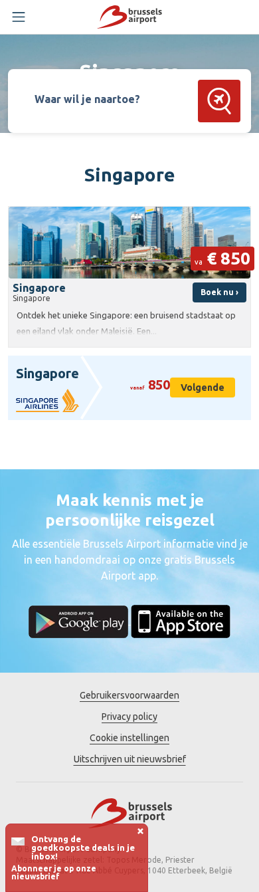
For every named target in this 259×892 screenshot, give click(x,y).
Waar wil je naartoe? (87, 99)
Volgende (202, 387)
